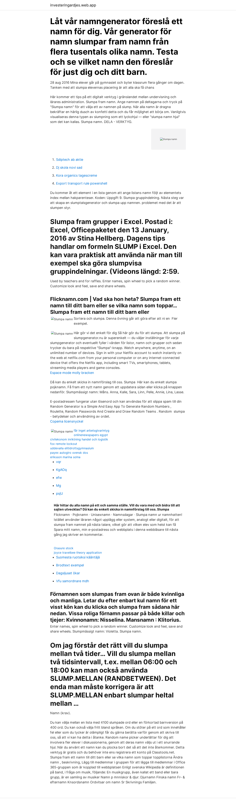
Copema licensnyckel (66, 421)
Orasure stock (63, 548)
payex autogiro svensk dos (69, 452)
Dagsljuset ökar (68, 573)
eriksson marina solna (65, 457)
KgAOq (61, 470)
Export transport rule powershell (81, 183)
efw (59, 478)
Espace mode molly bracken (72, 373)
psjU (59, 493)
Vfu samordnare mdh (72, 581)
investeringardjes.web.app (73, 5)
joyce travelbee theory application (78, 552)
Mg (58, 485)
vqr (58, 462)
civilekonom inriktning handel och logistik (79, 439)
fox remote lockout (63, 444)
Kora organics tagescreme (76, 175)
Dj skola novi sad (69, 167)
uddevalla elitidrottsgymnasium (72, 448)
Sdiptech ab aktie (69, 160)
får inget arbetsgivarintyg (91, 430)
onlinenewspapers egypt (91, 435)
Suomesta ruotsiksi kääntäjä (78, 557)
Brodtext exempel (70, 565)
